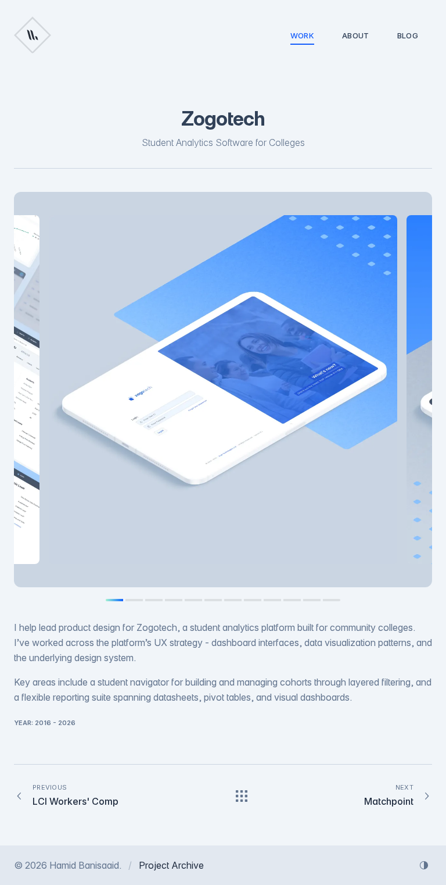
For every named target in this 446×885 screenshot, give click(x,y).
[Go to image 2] (134, 600)
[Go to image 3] (154, 600)
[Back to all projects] (241, 796)
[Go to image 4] (173, 600)
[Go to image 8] (252, 600)
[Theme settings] (424, 865)
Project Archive (171, 865)
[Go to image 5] (193, 600)
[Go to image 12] (331, 600)
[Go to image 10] (292, 600)
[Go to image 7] (233, 600)
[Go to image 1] (114, 600)
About (355, 35)
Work (302, 35)
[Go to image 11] (312, 600)
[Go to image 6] (213, 600)
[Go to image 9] (272, 600)
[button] (223, 389)
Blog (407, 35)
